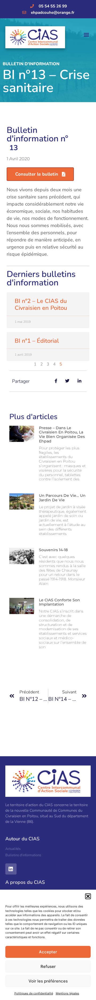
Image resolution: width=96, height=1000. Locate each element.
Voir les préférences (48, 981)
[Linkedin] (11, 869)
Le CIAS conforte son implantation (59, 602)
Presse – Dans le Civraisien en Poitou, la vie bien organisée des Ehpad (62, 434)
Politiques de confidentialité (33, 993)
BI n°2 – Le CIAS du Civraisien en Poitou (41, 304)
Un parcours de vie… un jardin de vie (62, 497)
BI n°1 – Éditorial (37, 341)
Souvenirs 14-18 (53, 549)
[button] (88, 896)
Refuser (48, 966)
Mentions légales (67, 993)
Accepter (48, 951)
